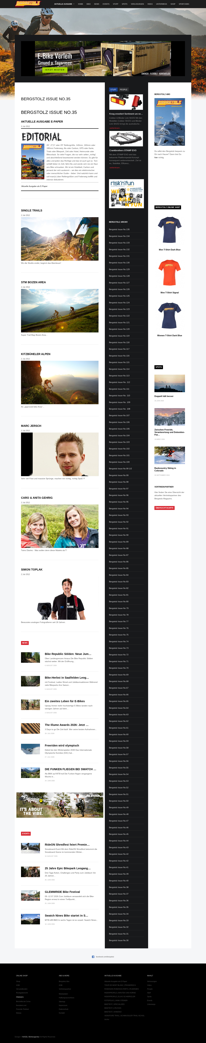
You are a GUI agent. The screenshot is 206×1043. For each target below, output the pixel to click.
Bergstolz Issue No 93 (119, 515)
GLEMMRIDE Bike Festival (62, 891)
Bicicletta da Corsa (23, 1001)
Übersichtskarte (164, 508)
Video (150, 4)
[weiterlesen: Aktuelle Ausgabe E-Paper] (60, 136)
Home (80, 4)
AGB (18, 985)
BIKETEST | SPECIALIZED (114, 1004)
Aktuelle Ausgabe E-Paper (42, 121)
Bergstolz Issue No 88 (119, 548)
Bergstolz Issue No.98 (119, 482)
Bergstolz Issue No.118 (119, 342)
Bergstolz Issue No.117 (119, 349)
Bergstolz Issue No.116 (119, 356)
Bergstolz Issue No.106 (119, 422)
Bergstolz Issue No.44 (119, 841)
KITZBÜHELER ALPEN (35, 354)
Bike (89, 4)
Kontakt (62, 1013)
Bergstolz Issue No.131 (119, 256)
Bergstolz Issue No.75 (119, 635)
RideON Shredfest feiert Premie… (67, 844)
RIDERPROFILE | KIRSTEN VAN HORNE (120, 993)
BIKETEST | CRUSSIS (112, 1008)
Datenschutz (63, 1009)
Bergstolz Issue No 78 (119, 615)
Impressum (63, 1005)
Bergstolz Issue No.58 (119, 748)
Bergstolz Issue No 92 (119, 522)
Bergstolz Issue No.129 (119, 269)
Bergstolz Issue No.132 (119, 249)
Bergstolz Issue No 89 (119, 542)
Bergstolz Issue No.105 (119, 429)
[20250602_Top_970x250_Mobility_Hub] (103, 75)
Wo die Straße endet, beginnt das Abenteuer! (41, 263)
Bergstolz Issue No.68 (119, 681)
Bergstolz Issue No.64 (119, 708)
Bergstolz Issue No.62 (119, 721)
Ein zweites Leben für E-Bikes (65, 701)
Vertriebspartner (65, 989)
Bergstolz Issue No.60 (119, 734)
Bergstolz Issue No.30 (119, 940)
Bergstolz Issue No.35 (119, 907)
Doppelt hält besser (163, 396)
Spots (124, 4)
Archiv (106, 1019)
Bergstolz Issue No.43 (119, 847)
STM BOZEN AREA (33, 282)
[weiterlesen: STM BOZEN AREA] (60, 311)
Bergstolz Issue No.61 (119, 728)
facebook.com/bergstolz (105, 957)
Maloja (18, 1013)
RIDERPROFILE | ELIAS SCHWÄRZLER (119, 997)
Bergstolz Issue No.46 (119, 827)
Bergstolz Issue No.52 (119, 787)
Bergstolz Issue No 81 (119, 595)
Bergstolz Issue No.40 (119, 881)
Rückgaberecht (22, 993)
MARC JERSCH (31, 425)
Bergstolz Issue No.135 (119, 229)
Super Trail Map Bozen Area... (34, 335)
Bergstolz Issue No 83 (119, 581)
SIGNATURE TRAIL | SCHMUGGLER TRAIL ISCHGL (124, 1016)
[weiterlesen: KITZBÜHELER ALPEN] (60, 383)
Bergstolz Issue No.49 (119, 807)
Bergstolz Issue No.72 (119, 655)
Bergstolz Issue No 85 (119, 568)
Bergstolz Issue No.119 (119, 336)
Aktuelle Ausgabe (63, 4)
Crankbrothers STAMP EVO (122, 150)
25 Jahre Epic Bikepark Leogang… (68, 868)
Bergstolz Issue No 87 (119, 555)
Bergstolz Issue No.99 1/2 (120, 468)
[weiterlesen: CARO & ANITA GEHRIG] (60, 526)
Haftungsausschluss (66, 998)
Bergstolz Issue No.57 (119, 754)
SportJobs (184, 4)
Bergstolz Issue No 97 (119, 488)
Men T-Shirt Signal (170, 292)
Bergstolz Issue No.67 (119, 688)
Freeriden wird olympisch (62, 745)
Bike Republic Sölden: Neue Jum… (68, 653)
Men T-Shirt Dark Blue (169, 249)
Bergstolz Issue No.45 (119, 834)
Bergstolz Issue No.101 (119, 455)
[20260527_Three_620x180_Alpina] (59, 817)
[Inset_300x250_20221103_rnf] (126, 207)
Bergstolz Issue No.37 (119, 894)
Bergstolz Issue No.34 (119, 914)
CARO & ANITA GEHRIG (37, 497)
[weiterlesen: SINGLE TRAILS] (60, 239)
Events (106, 4)
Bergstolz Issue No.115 (119, 362)
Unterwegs (161, 4)
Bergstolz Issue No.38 (119, 887)
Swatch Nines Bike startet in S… (66, 915)
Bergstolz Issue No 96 (119, 495)
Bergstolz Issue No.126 (119, 289)
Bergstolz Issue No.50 (119, 801)
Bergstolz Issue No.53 (119, 781)
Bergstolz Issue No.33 (119, 920)
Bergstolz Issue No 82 (119, 588)
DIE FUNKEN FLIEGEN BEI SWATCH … (70, 769)
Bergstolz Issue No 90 (119, 535)
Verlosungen (137, 4)
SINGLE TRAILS (31, 210)
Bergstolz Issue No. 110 (119, 395)
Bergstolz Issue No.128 (119, 276)
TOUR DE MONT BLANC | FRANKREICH (120, 985)
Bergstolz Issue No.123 (119, 309)
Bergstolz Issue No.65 (119, 701)
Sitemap (62, 1002)
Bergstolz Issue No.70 (119, 668)
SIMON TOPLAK (31, 569)
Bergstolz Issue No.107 (119, 415)
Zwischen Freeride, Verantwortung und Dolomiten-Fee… (169, 432)
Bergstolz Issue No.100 (119, 462)
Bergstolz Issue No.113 (119, 375)
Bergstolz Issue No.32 (119, 927)
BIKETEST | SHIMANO (112, 1012)
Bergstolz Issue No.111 (119, 389)
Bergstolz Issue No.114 (119, 369)
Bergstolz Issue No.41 (119, 867)
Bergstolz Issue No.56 (119, 761)
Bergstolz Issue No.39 (119, 874)
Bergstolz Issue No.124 (119, 302)
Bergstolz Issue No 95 (119, 502)
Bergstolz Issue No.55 (119, 768)
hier (156, 157)
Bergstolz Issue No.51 (119, 794)
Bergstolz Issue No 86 (119, 562)
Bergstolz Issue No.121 (119, 322)
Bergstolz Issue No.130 (119, 262)
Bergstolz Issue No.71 (119, 661)
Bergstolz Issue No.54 (119, 774)
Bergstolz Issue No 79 (119, 608)
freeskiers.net (21, 1005)
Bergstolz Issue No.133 (119, 243)
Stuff (115, 4)
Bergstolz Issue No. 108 (119, 409)
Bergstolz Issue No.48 (119, 814)
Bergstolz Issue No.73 (119, 648)
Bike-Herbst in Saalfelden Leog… (67, 677)
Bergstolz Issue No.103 (119, 442)
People (150, 989)
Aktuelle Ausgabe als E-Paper (34, 186)
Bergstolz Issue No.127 (119, 283)
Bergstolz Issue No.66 (119, 694)
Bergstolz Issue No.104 (119, 435)
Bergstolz (28, 4)
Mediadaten (63, 994)
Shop (173, 4)
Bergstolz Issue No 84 (119, 575)
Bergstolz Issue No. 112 (119, 382)
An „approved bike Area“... (32, 407)
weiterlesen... (115, 128)
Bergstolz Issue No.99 (119, 475)
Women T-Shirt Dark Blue (169, 335)
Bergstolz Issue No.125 (119, 296)
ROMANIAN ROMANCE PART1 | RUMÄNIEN (121, 989)
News (96, 4)
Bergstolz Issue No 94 (119, 508)
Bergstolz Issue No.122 (119, 316)
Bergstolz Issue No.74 (119, 641)
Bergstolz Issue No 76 (119, 628)
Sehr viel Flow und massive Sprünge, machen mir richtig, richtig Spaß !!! (53, 478)
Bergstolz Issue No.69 (119, 675)
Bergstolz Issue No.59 (119, 741)
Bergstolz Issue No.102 (119, 449)
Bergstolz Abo (64, 981)
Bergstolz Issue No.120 (119, 329)
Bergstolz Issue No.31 (119, 934)
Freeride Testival (22, 1009)
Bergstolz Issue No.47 (119, 821)
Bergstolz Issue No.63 (119, 714)
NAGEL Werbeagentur (30, 1037)
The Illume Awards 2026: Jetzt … (67, 724)
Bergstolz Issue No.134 (119, 236)
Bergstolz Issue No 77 (119, 621)
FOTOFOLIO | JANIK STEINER (116, 1000)
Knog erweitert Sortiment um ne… (126, 114)
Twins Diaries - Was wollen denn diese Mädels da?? (44, 550)
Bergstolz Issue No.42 (119, 854)
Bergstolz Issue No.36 (119, 900)
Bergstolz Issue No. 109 (119, 402)
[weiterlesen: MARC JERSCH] (60, 455)
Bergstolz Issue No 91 (119, 528)
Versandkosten (21, 989)
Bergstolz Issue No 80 (119, 601)
